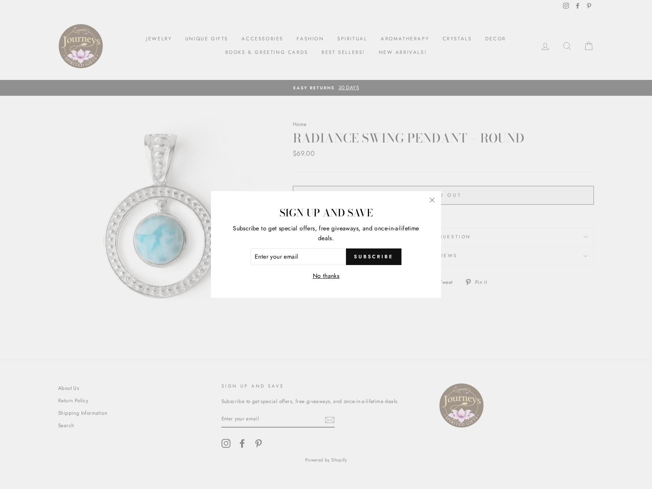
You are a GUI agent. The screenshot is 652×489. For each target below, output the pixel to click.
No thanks (326, 275)
